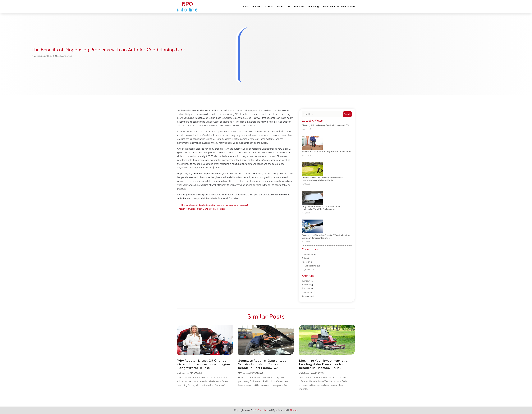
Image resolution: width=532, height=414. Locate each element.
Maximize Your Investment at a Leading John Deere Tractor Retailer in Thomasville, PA (323, 364)
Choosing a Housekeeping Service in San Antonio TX (325, 125)
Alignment (306, 269)
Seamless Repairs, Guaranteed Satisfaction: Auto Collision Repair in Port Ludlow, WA (262, 364)
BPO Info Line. (262, 410)
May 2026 (306, 285)
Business (257, 6)
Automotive (299, 6)
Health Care (283, 6)
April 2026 (306, 288)
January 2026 (308, 296)
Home (246, 6)
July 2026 (306, 281)
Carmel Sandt (40, 56)
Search (347, 114)
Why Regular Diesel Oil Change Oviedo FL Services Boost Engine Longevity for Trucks (203, 364)
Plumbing (313, 6)
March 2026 (307, 292)
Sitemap (293, 410)
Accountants (307, 254)
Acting (305, 258)
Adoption (306, 262)
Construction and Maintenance (338, 6)
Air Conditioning (309, 266)
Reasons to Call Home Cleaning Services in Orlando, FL (326, 151)
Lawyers (269, 6)
